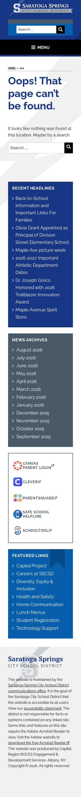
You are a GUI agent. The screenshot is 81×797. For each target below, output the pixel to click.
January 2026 (30, 405)
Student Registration (37, 620)
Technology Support (37, 628)
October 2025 (30, 428)
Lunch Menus (30, 612)
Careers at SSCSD (35, 573)
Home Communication (39, 604)
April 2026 (26, 381)
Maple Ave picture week (41, 250)
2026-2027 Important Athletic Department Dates (37, 265)
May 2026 (26, 373)
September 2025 (33, 436)
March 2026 (28, 389)
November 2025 (33, 420)
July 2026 (26, 357)
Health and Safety (35, 596)
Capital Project (31, 565)
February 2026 (31, 397)
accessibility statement (42, 708)
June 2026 (27, 365)
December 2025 (32, 413)
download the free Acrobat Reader (37, 743)
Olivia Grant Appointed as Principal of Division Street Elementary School (42, 235)
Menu (43, 47)
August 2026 (29, 350)
